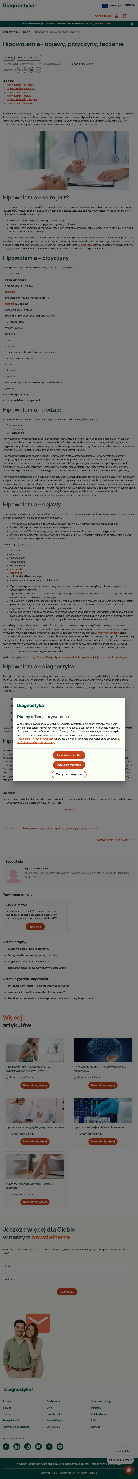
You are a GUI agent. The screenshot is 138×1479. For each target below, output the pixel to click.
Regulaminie (23, 739)
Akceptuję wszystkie (69, 755)
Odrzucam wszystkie (69, 765)
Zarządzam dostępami (69, 774)
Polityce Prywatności (43, 739)
